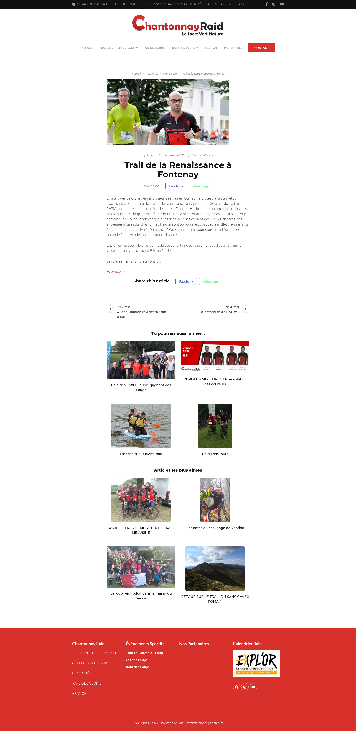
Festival (211, 47)
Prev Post (141, 312)
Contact (261, 47)
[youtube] (253, 686)
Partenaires (233, 47)
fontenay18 (116, 272)
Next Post (219, 309)
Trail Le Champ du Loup (117, 47)
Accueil (87, 47)
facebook (176, 186)
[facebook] (236, 686)
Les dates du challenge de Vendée (215, 528)
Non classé (151, 186)
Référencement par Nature (205, 723)
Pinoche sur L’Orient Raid (141, 454)
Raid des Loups (183, 47)
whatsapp (200, 186)
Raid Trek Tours (215, 454)
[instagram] (245, 686)
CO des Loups (155, 47)
